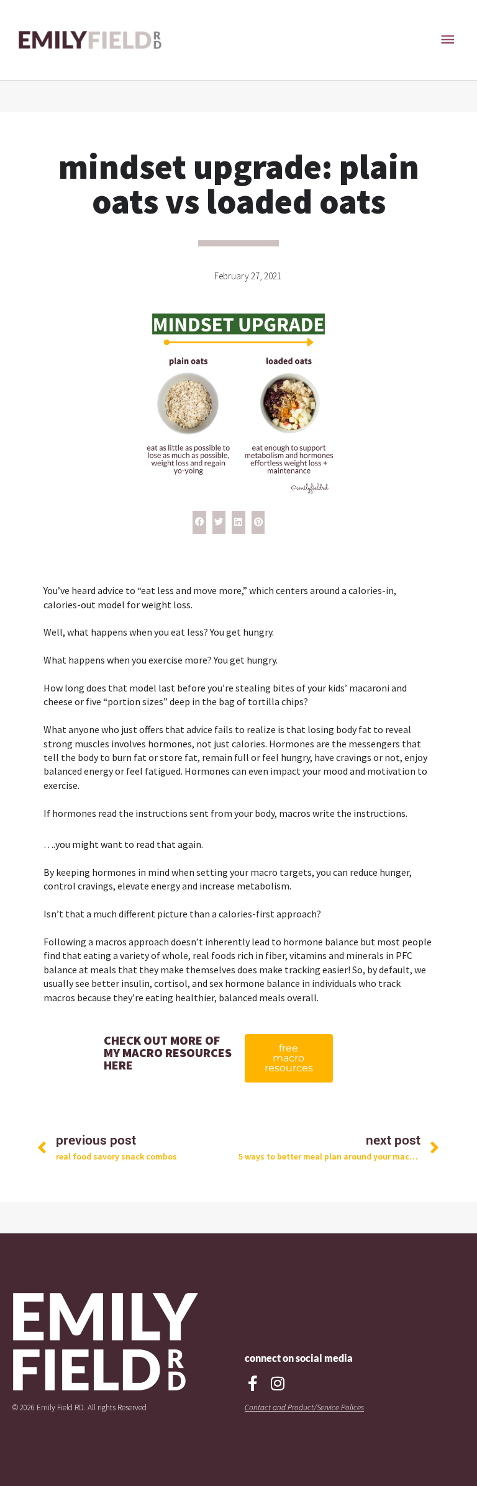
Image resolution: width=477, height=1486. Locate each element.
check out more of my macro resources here (168, 1052)
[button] (199, 522)
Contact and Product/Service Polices (304, 1407)
